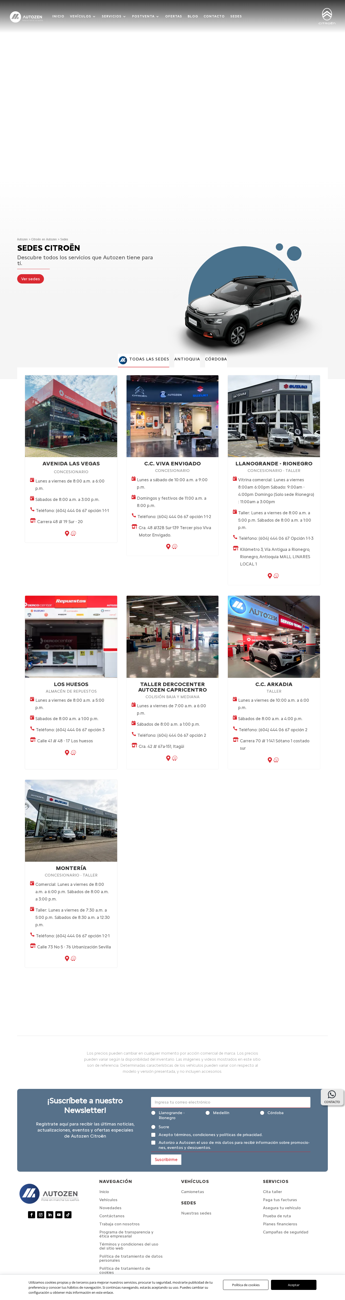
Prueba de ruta (277, 1215)
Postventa (143, 16)
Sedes (236, 16)
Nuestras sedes (196, 1213)
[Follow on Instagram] (40, 1214)
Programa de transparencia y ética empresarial (126, 1234)
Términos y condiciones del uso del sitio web (128, 1246)
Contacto (214, 16)
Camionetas (192, 1191)
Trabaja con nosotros (119, 1224)
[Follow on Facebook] (31, 1214)
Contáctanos (112, 1215)
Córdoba (275, 1112)
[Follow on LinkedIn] (49, 1214)
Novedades (110, 1207)
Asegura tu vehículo (282, 1207)
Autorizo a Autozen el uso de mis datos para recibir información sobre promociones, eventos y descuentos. (234, 1145)
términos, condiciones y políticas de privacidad (218, 1134)
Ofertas (173, 16)
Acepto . (210, 1134)
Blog (193, 16)
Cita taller (272, 1191)
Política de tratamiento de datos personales (131, 1258)
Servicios (111, 16)
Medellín (221, 1112)
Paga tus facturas (280, 1199)
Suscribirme (166, 1159)
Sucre (164, 1126)
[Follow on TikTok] (67, 1214)
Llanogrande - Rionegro (172, 1115)
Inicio (58, 16)
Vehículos (80, 16)
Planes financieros (280, 1224)
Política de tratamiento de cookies (124, 1270)
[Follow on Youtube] (58, 1214)
